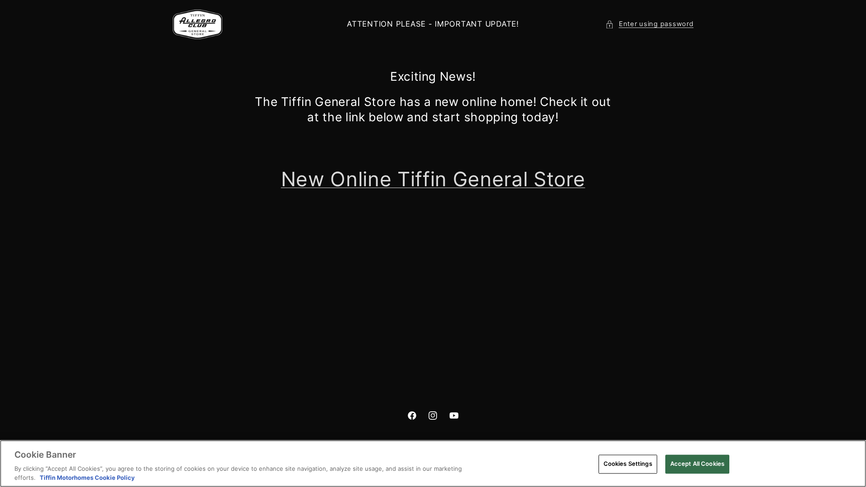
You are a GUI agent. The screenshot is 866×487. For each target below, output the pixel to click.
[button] (649, 24)
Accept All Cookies (697, 463)
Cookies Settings (627, 463)
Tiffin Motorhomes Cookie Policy (87, 477)
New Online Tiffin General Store (433, 179)
